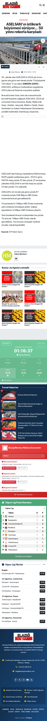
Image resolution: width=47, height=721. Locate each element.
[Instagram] (23, 680)
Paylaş (6, 66)
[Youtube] (27, 680)
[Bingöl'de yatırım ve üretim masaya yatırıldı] (12, 296)
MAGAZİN (35, 712)
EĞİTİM (41, 709)
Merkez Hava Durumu (14, 690)
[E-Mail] (16, 259)
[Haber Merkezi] (7, 256)
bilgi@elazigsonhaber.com (25, 671)
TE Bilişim (29, 718)
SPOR (14, 13)
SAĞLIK (34, 709)
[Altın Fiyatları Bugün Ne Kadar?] (34, 277)
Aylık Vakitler (7, 380)
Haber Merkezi (15, 72)
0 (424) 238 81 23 (25, 667)
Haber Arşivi (31, 701)
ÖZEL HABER (25, 712)
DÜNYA (17, 712)
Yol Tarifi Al (23, 468)
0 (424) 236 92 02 (10, 468)
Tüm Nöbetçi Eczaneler (24, 494)
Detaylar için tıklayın (23, 556)
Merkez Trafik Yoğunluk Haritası (34, 691)
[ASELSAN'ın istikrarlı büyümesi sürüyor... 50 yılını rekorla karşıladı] (23, 50)
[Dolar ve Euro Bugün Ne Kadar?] (12, 277)
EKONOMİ (36, 13)
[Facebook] (15, 680)
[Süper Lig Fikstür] (44, 565)
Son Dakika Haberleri (13, 701)
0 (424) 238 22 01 (10, 482)
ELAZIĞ (11, 712)
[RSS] (31, 680)
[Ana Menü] (44, 5)
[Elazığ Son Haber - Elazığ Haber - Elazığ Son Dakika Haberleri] (11, 5)
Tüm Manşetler (32, 697)
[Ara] (40, 5)
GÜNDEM (6, 13)
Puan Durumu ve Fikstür (14, 697)
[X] (19, 680)
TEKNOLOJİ (24, 13)
